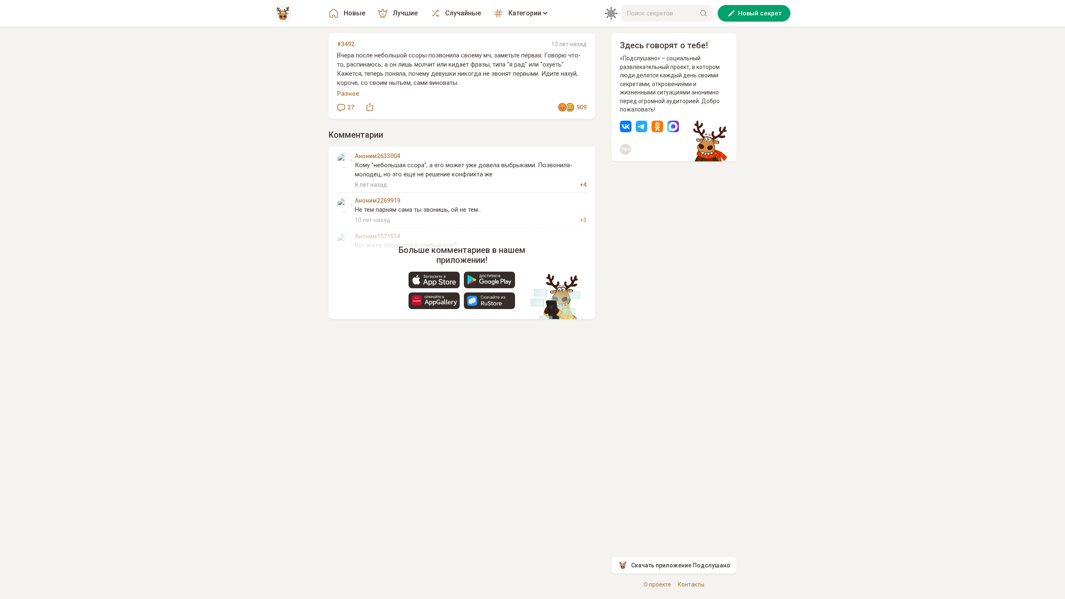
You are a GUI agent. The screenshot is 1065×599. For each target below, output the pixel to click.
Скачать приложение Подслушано (680, 565)
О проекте (657, 584)
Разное (348, 93)
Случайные (463, 13)
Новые (354, 13)
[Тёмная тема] (611, 13)
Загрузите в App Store (434, 280)
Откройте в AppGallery (434, 300)
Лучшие (405, 13)
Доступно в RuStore (489, 300)
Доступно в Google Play (489, 280)
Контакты (691, 584)
